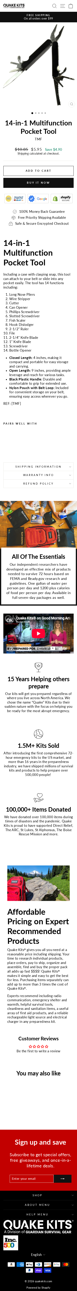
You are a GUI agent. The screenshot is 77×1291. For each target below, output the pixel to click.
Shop (38, 1195)
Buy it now (38, 182)
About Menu (37, 1204)
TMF (16, 404)
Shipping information (38, 466)
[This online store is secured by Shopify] (62, 198)
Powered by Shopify (38, 1287)
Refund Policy (38, 483)
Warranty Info (38, 475)
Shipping (23, 153)
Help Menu (37, 1214)
